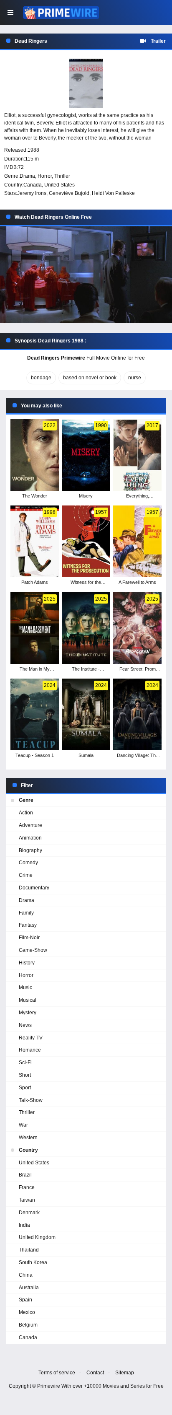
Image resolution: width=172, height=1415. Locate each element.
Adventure (30, 825)
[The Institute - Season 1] (86, 628)
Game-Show (33, 950)
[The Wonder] (34, 454)
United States (59, 185)
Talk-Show (31, 1100)
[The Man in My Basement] (34, 628)
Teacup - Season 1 (34, 755)
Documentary (34, 888)
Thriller (62, 176)
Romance (30, 1050)
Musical (27, 1000)
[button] (86, 274)
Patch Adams (34, 582)
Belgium (28, 1325)
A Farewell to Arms (137, 582)
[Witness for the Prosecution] (86, 541)
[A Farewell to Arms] (137, 541)
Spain (25, 1300)
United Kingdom (37, 1237)
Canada (32, 185)
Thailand (29, 1250)
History (27, 963)
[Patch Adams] (34, 541)
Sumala (86, 755)
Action (26, 813)
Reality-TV (31, 1038)
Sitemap (124, 1373)
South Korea (33, 1262)
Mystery (27, 1013)
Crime (26, 875)
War (23, 1125)
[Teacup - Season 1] (34, 714)
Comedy (28, 863)
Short (25, 1075)
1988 (33, 150)
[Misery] (86, 454)
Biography (30, 850)
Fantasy (28, 925)
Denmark (29, 1212)
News (25, 1025)
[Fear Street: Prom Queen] (137, 628)
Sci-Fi (25, 1062)
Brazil (25, 1175)
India (24, 1225)
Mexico (27, 1312)
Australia (29, 1288)
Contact (95, 1373)
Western (28, 1137)
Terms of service (56, 1373)
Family (26, 913)
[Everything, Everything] (137, 454)
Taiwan (27, 1200)
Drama (27, 176)
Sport (25, 1088)
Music (25, 987)
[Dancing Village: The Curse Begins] (137, 714)
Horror (45, 176)
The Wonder (34, 495)
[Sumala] (86, 714)
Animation (30, 838)
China (26, 1275)
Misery (86, 495)
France (27, 1187)
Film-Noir (29, 938)
